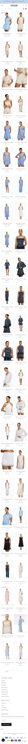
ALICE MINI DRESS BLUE (20, 142)
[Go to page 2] (21, 670)
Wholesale (3, 682)
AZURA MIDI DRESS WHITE (21, 663)
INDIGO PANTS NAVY (7, 581)
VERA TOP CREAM (7, 115)
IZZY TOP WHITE (7, 417)
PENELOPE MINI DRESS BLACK (7, 554)
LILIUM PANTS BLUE (21, 196)
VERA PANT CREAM (21, 115)
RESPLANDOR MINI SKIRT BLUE (7, 34)
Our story (3, 703)
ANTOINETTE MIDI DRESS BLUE (7, 224)
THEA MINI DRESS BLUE (7, 142)
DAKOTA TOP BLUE (7, 527)
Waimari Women (4, 709)
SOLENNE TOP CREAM (7, 89)
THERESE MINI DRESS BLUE (7, 169)
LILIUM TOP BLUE (20, 168)
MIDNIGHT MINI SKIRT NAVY (7, 280)
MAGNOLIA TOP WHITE (7, 635)
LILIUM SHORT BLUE (7, 196)
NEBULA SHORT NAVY (20, 362)
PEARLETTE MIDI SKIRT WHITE (7, 444)
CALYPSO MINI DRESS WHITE (21, 500)
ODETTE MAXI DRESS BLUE (7, 252)
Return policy (4, 687)
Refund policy (4, 689)
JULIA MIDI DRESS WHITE (21, 472)
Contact (3, 680)
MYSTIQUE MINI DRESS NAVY (21, 307)
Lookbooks (3, 707)
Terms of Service (5, 696)
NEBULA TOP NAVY (7, 362)
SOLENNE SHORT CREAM (20, 89)
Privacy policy (4, 694)
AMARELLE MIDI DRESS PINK (7, 609)
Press (2, 705)
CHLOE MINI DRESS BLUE (20, 527)
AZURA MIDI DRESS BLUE (7, 662)
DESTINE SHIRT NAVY (7, 334)
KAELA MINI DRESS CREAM (21, 62)
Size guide (3, 685)
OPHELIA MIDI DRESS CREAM (7, 62)
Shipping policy (4, 691)
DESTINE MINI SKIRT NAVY (20, 335)
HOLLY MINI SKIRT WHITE (7, 472)
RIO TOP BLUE (20, 635)
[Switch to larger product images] (23, 8)
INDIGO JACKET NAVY (20, 279)
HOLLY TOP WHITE (21, 443)
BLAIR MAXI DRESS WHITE (7, 500)
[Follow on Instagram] (2, 729)
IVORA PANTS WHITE (20, 581)
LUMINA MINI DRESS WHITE (20, 390)
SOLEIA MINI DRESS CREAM (21, 34)
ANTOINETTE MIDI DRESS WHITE (20, 224)
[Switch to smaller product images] (26, 8)
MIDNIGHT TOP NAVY (20, 251)
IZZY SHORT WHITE (21, 417)
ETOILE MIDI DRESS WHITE (21, 609)
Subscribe (6, 724)
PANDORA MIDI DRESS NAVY (7, 307)
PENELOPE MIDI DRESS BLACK (21, 554)
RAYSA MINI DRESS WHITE (7, 390)
